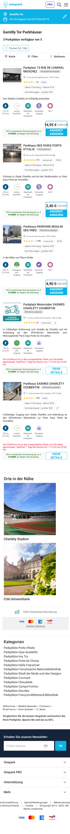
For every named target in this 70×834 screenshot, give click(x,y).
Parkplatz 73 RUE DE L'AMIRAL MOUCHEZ (43, 69)
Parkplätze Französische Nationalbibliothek (32, 669)
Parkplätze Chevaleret (18, 682)
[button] (29, 805)
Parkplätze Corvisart (17, 678)
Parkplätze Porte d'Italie (19, 648)
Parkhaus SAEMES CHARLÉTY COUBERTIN (43, 385)
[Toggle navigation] (59, 4)
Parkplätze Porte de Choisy (21, 661)
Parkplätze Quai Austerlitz (21, 652)
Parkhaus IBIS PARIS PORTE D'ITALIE (42, 147)
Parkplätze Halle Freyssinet (21, 665)
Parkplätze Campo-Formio (21, 686)
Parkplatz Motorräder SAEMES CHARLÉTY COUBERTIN (44, 306)
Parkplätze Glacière (16, 691)
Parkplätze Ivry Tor (16, 656)
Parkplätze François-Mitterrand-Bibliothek (31, 695)
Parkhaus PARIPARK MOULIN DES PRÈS (43, 228)
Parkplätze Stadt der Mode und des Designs (32, 673)
